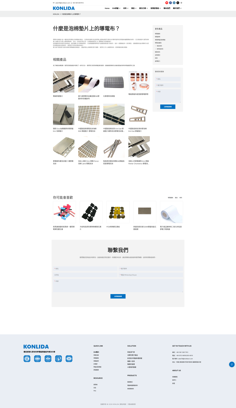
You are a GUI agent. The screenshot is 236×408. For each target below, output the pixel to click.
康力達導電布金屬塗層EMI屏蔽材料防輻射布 (88, 97)
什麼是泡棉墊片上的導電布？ (71, 14)
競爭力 (174, 380)
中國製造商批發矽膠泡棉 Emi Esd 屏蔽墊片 (137, 130)
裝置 (131, 364)
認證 (173, 383)
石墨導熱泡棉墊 (109, 96)
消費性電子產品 (132, 355)
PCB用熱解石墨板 (113, 227)
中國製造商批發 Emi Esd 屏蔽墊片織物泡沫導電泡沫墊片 (113, 130)
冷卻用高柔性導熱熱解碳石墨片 (90, 228)
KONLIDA (56, 14)
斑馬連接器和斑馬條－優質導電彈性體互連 (64, 228)
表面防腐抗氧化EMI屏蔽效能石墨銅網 (144, 228)
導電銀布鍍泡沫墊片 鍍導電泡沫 (63, 162)
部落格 (95, 384)
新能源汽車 (131, 352)
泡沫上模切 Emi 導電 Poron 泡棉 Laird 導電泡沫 (88, 162)
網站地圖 (123, 404)
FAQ (95, 390)
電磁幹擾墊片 (58, 96)
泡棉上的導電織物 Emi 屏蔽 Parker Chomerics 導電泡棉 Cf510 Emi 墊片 (138, 162)
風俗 (176, 197)
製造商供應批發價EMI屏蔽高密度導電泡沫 (113, 162)
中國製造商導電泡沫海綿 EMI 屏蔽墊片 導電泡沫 (87, 130)
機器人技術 (131, 361)
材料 (180, 197)
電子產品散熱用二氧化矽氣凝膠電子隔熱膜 (171, 228)
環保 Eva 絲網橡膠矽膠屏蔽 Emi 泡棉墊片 (63, 130)
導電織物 (170, 197)
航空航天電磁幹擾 (134, 358)
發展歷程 (174, 377)
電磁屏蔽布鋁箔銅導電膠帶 (138, 94)
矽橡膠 (95, 364)
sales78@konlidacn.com (62, 3)
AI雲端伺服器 (131, 367)
